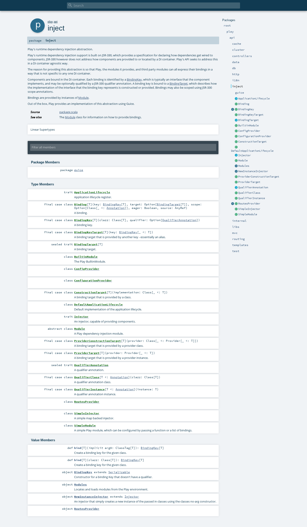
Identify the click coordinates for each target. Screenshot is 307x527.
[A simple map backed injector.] (236, 209)
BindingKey (246, 109)
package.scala (68, 112)
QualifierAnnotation (253, 187)
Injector (244, 155)
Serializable (119, 472)
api (56, 21)
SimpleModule (247, 214)
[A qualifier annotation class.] (236, 193)
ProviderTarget (249, 182)
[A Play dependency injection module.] (236, 160)
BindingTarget (248, 120)
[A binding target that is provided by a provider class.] (236, 177)
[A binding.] (236, 104)
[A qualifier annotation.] (236, 187)
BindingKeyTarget (250, 114)
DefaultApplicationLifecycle (252, 150)
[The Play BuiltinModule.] (236, 125)
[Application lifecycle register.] (236, 99)
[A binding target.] (236, 120)
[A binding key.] (236, 109)
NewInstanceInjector (253, 171)
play (50, 21)
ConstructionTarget (252, 141)
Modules (243, 165)
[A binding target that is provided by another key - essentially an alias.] (236, 115)
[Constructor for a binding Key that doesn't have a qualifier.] (232, 109)
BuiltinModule (248, 125)
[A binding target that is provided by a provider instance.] (236, 182)
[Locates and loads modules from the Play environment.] (236, 166)
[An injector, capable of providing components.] (236, 155)
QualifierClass (249, 192)
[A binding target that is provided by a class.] (236, 142)
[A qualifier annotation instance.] (236, 198)
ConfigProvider (249, 130)
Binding (243, 103)
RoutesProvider (249, 203)
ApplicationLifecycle (254, 98)
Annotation (116, 208)
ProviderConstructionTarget (258, 176)
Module (243, 160)
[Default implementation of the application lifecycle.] (236, 147)
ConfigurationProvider (254, 136)
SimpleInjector (249, 209)
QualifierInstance (251, 198)
